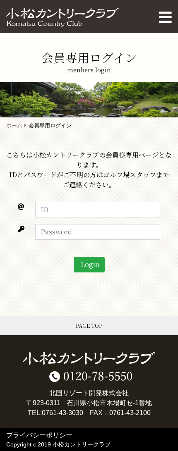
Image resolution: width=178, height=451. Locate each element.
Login (89, 264)
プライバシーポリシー (39, 435)
